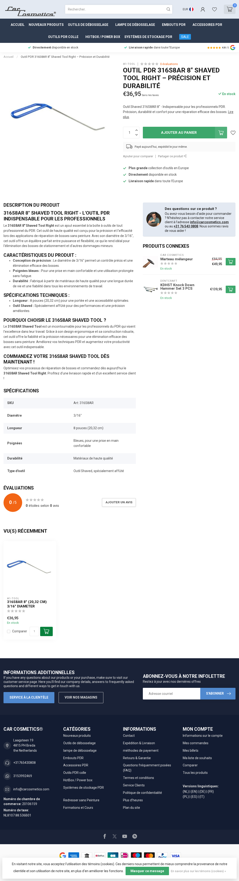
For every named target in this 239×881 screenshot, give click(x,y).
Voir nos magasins (81, 697)
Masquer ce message (147, 871)
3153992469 (22, 776)
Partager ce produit (171, 156)
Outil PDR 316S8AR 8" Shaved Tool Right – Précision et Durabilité (65, 56)
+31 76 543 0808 (186, 226)
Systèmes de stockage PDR (148, 37)
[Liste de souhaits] (214, 9)
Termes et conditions (138, 778)
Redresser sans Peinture (81, 800)
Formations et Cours (78, 807)
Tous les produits (195, 773)
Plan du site (131, 807)
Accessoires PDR (207, 25)
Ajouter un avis (118, 502)
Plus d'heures (133, 800)
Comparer (19, 631)
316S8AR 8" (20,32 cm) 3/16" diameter (27, 604)
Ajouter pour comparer (138, 156)
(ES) (194, 797)
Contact (129, 735)
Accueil (18, 25)
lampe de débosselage (135, 25)
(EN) (194, 791)
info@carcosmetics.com (209, 222)
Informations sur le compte (203, 735)
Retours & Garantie (137, 758)
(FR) (211, 791)
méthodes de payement (140, 750)
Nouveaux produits (46, 25)
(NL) (186, 791)
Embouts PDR (174, 25)
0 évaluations (169, 64)
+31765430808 (24, 762)
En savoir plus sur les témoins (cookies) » (198, 871)
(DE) (202, 791)
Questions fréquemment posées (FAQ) (147, 767)
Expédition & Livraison (139, 743)
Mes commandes (195, 743)
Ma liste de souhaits (197, 758)
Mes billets (190, 750)
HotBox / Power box (102, 37)
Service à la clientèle (29, 697)
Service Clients (134, 785)
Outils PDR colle (63, 37)
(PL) (186, 797)
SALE (185, 37)
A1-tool (129, 64)
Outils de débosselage (88, 25)
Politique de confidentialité (142, 793)
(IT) (201, 797)
